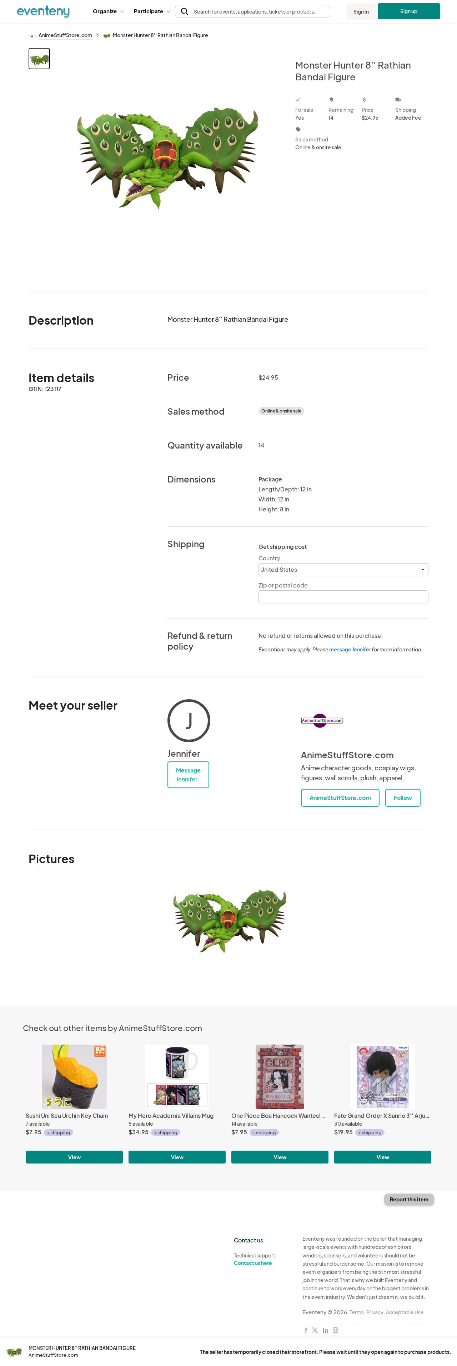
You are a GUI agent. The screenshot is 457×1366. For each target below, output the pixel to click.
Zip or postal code (283, 585)
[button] (108, 11)
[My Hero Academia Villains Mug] (177, 1077)
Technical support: (255, 1259)
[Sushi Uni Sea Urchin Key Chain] (74, 1077)
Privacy (374, 1312)
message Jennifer (350, 649)
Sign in (361, 11)
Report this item (409, 1199)
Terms (357, 1312)
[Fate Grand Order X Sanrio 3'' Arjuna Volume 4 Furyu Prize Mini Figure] (382, 1077)
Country (269, 558)
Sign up (409, 11)
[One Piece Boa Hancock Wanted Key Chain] (279, 1077)
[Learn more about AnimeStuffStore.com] (322, 720)
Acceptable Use (405, 1312)
